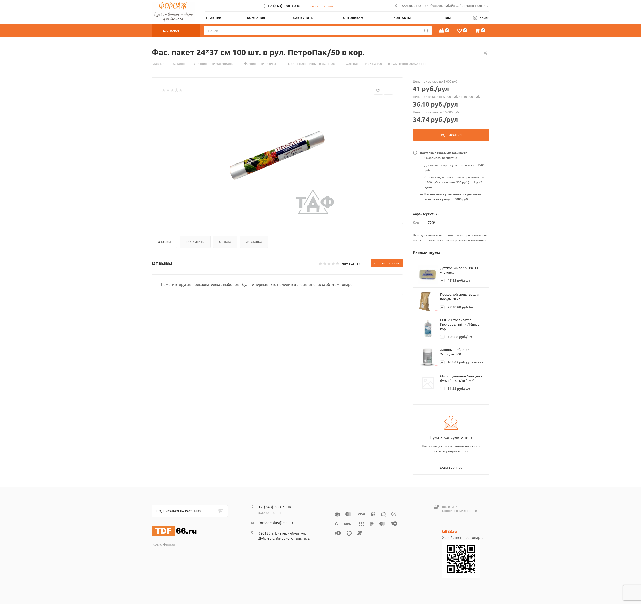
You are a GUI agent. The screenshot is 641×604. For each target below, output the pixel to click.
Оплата (225, 242)
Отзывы (164, 242)
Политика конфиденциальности (459, 509)
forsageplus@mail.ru (276, 522)
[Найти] (426, 30)
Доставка (254, 242)
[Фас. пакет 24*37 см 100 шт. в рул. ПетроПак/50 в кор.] (277, 157)
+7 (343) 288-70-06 (285, 5)
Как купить (195, 242)
